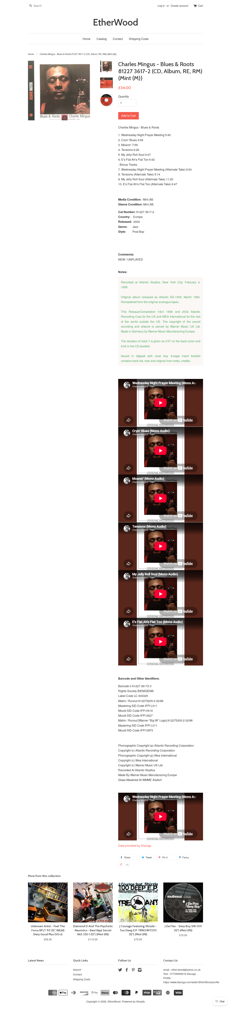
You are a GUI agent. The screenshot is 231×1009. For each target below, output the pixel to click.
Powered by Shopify (133, 1001)
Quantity (123, 96)
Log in (161, 5)
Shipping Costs (139, 39)
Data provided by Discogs (134, 845)
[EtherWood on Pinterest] (133, 970)
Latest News (36, 960)
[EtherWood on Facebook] (127, 970)
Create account (179, 5)
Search (77, 969)
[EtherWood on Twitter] (120, 970)
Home (86, 39)
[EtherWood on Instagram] (140, 970)
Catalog (102, 39)
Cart (200, 5)
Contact (118, 39)
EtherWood (115, 22)
